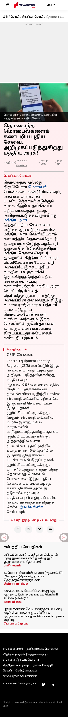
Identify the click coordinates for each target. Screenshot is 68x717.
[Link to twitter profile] (43, 684)
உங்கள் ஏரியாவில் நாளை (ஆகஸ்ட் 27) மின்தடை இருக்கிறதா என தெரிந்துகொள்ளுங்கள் (33, 576)
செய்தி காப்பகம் (26, 670)
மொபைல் (38, 187)
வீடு (5, 17)
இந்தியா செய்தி (33, 17)
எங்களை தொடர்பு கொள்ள (21, 659)
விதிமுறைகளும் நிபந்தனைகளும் (25, 654)
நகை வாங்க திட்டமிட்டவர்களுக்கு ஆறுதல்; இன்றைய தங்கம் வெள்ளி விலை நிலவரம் (31, 594)
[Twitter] (39, 529)
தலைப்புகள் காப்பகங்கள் (20, 676)
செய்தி (15, 17)
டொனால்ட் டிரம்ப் (16, 623)
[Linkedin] (50, 529)
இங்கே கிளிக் (31, 507)
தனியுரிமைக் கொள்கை (42, 649)
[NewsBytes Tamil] (24, 5)
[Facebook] (17, 529)
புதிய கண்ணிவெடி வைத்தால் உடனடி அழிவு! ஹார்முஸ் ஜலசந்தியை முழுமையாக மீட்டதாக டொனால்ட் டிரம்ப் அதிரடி (34, 614)
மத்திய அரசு (16, 220)
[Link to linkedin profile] (52, 684)
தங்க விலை (13, 602)
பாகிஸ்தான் (12, 565)
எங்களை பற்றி (13, 649)
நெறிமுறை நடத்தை (16, 665)
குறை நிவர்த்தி (43, 665)
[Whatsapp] (28, 529)
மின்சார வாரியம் (16, 583)
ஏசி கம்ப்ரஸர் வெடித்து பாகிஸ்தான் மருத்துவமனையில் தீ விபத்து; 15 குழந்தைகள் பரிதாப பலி (31, 558)
